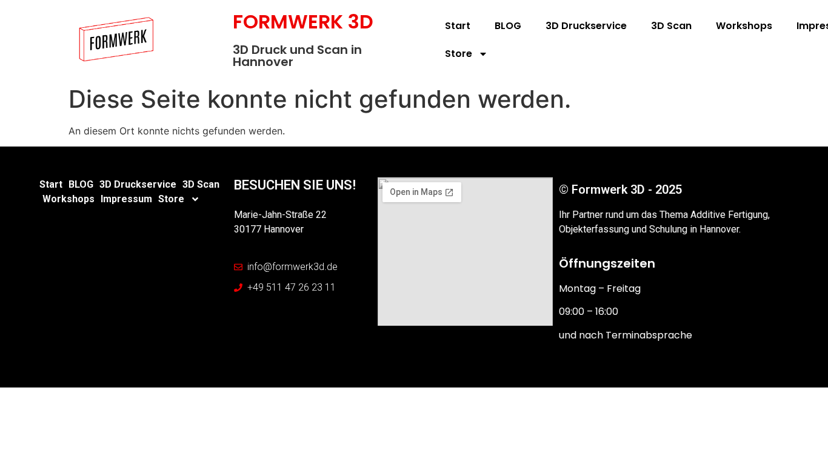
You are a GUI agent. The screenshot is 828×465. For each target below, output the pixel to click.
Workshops (744, 26)
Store (458, 54)
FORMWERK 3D (303, 21)
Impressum (126, 199)
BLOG (508, 26)
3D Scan (671, 26)
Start (457, 26)
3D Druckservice (586, 26)
